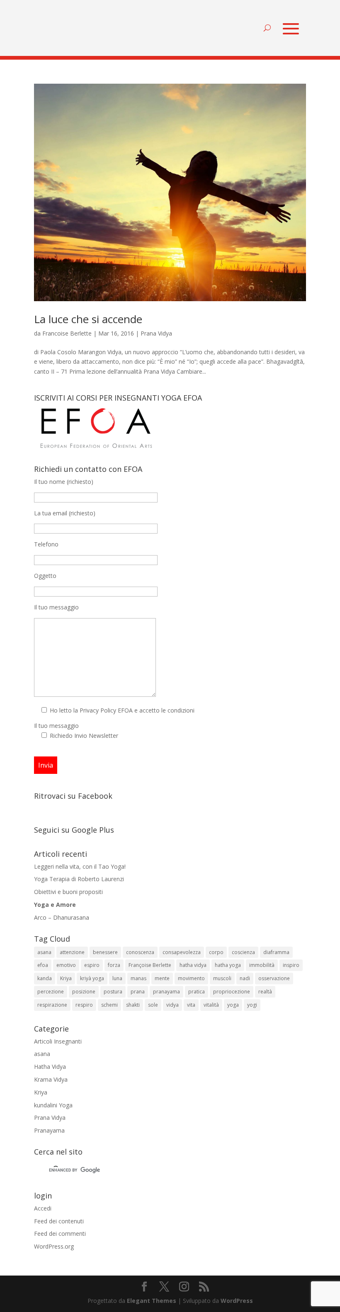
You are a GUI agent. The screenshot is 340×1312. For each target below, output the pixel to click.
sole (153, 1004)
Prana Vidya (156, 333)
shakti (133, 1004)
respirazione (52, 1004)
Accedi (42, 1208)
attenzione (72, 952)
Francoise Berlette (67, 333)
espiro (92, 965)
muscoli (222, 978)
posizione (83, 991)
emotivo (66, 965)
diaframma (276, 952)
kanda (44, 978)
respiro (84, 1004)
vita (191, 1004)
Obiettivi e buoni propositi (68, 892)
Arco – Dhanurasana (61, 917)
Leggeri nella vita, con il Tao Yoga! (80, 866)
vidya (172, 1004)
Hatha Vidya (50, 1066)
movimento (191, 978)
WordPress (237, 1301)
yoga (233, 1004)
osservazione (274, 978)
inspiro (291, 965)
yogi (252, 1004)
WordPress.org (54, 1246)
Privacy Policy (98, 710)
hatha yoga (228, 965)
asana (44, 952)
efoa (42, 965)
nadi (245, 978)
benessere (105, 952)
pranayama (166, 991)
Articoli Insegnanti (58, 1041)
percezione (50, 991)
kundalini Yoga (53, 1105)
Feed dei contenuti (59, 1221)
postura (113, 991)
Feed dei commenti (60, 1233)
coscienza (243, 952)
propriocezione (231, 991)
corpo (216, 952)
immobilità (261, 965)
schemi (109, 1004)
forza (114, 965)
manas (138, 978)
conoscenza (140, 952)
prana (138, 991)
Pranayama (49, 1130)
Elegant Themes (151, 1301)
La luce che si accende (88, 319)
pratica (196, 991)
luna (117, 978)
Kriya (66, 978)
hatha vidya (193, 965)
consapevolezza (182, 952)
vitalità (211, 1004)
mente (162, 978)
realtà (265, 991)
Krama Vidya (51, 1079)
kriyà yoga (92, 978)
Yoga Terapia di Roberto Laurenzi (79, 879)
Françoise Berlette (150, 965)
